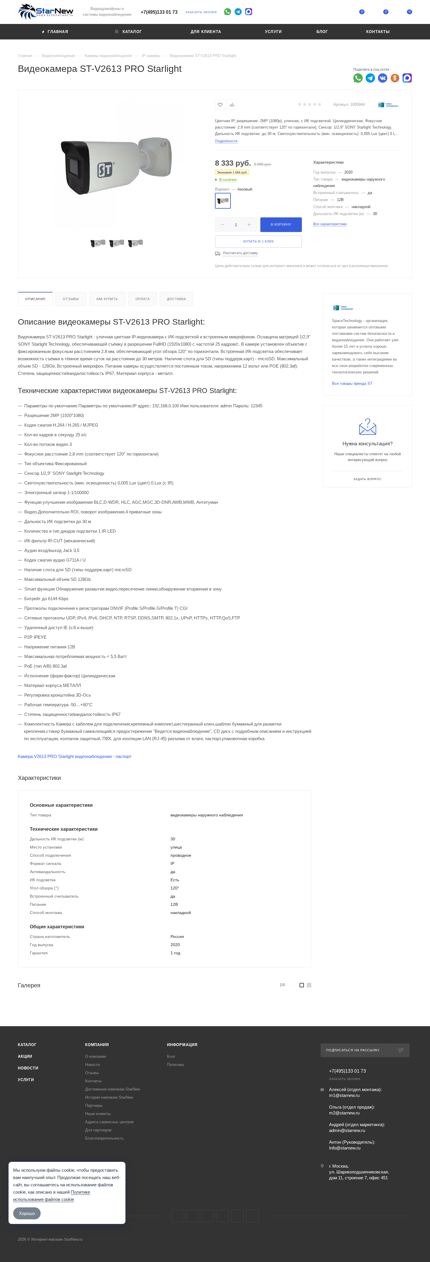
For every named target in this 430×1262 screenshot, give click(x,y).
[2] (304, 104)
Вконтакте (177, 1216)
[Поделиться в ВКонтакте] (382, 78)
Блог (171, 1056)
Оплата (142, 299)
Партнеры (93, 1105)
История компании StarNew (109, 1097)
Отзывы (71, 299)
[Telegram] (238, 11)
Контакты (93, 1081)
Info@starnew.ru (344, 1147)
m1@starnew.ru (344, 1095)
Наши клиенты (98, 1114)
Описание (35, 299)
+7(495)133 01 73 (159, 12)
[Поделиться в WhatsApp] (358, 78)
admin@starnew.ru (347, 1130)
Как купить (107, 299)
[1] (299, 104)
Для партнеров (98, 1130)
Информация (182, 1045)
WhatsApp (237, 1216)
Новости (28, 1068)
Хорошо (27, 1213)
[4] (314, 104)
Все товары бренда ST (352, 383)
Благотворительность (104, 1138)
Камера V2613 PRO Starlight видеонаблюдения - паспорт (75, 756)
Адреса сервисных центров (109, 1122)
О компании (95, 1056)
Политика (175, 1064)
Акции (25, 1056)
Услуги (26, 1080)
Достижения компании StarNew (112, 1089)
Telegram (192, 1216)
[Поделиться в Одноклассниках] (395, 78)
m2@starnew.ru (344, 1112)
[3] (309, 104)
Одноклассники (222, 1216)
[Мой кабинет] (338, 13)
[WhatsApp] (227, 11)
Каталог (27, 1045)
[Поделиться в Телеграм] (370, 78)
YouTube (207, 1216)
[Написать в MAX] (407, 78)
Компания (97, 1045)
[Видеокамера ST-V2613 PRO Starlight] (117, 163)
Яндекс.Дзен (252, 1216)
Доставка (176, 299)
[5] (319, 104)
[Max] (248, 11)
